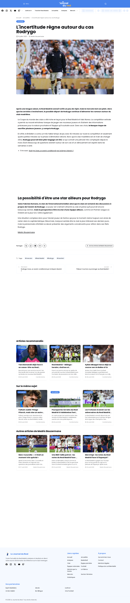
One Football (69, 591)
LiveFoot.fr (28, 10)
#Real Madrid (39, 258)
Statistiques (71, 577)
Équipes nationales (73, 566)
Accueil (18, 18)
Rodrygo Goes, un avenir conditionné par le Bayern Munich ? (51, 151)
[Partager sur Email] (40, 246)
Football (83, 566)
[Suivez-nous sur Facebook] (2, 10)
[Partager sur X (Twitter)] (26, 246)
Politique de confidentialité (107, 566)
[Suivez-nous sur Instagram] (7, 10)
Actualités (55, 10)
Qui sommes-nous (104, 557)
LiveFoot (67, 588)
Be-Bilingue (39, 591)
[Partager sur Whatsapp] (31, 246)
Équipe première (86, 563)
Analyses (64, 10)
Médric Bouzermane (26, 232)
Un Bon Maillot (10, 591)
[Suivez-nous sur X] (11, 10)
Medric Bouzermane (37, 36)
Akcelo (37, 588)
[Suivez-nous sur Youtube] (15, 10)
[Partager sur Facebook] (35, 246)
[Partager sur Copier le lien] (44, 246)
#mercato (28, 258)
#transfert (60, 258)
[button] (26, 4)
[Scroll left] (22, 10)
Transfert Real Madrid (41, 10)
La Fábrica (84, 569)
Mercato (72, 10)
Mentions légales (103, 563)
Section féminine (86, 574)
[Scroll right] (77, 10)
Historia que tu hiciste (72, 570)
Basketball (84, 560)
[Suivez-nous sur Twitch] (19, 10)
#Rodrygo (50, 258)
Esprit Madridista (11, 588)
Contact (101, 560)
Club (68, 563)
